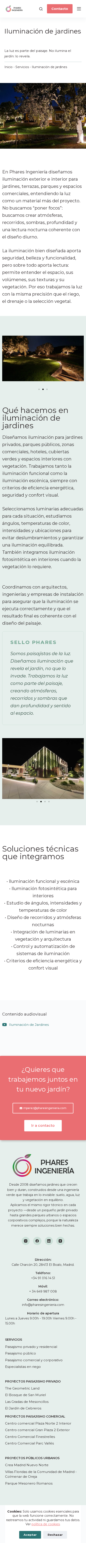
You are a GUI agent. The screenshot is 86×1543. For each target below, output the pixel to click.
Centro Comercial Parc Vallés (29, 1443)
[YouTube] (60, 1241)
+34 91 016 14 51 (43, 1278)
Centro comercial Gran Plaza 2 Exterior (37, 1430)
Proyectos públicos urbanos (32, 1458)
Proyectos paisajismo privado (33, 1381)
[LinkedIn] (49, 1241)
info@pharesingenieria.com (43, 1305)
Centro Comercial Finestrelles (30, 1437)
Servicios (22, 67)
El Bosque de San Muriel (25, 1395)
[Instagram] (26, 1241)
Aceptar (30, 1534)
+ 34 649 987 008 (43, 1291)
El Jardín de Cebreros (23, 1408)
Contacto (59, 9)
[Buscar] (41, 9)
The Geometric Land (22, 1388)
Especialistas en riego (23, 1367)
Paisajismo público (20, 1353)
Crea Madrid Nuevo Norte (27, 1465)
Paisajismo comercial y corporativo (34, 1360)
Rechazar (55, 1534)
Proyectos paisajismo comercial (35, 1416)
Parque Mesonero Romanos (28, 1483)
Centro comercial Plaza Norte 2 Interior (38, 1423)
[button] (39, 389)
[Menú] (79, 9)
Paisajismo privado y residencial (31, 1347)
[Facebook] (37, 1241)
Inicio (8, 67)
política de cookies (46, 1524)
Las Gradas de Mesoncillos (27, 1402)
